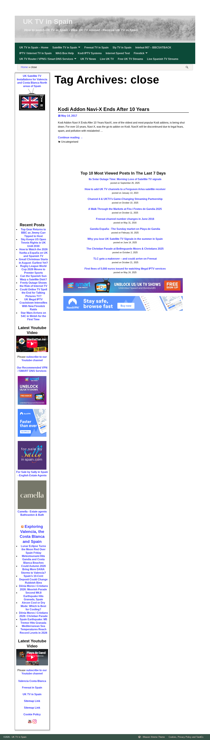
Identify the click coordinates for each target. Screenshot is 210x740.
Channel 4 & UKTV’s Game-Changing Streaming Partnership (125, 199)
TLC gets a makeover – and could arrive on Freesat (125, 258)
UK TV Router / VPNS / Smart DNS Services (46, 59)
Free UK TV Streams (130, 59)
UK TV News (88, 59)
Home (24, 67)
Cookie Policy (32, 714)
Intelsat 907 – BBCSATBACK (153, 47)
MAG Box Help (65, 53)
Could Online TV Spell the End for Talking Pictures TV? (33, 293)
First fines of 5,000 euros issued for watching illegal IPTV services (125, 268)
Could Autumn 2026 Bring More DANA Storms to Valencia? (33, 569)
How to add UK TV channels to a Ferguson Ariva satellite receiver (125, 189)
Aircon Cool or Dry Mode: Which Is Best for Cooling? (33, 606)
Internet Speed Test (118, 53)
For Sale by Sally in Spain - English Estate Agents (32, 474)
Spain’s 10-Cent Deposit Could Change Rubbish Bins (33, 579)
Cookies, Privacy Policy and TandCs (186, 737)
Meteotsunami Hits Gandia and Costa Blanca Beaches (33, 559)
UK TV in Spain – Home (33, 47)
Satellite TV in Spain (64, 47)
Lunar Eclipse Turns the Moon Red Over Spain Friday (33, 549)
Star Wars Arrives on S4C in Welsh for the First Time (33, 316)
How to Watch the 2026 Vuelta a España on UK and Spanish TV (33, 252)
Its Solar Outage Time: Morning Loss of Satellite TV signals (125, 179)
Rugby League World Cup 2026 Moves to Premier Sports (33, 269)
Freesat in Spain (32, 687)
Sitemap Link (32, 701)
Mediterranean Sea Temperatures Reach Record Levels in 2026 (33, 629)
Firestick (139, 53)
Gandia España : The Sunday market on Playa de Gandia (125, 229)
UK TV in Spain (48, 21)
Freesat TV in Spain (96, 47)
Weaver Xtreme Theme (154, 737)
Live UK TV (107, 59)
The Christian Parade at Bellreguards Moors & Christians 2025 (125, 248)
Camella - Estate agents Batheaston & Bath (32, 513)
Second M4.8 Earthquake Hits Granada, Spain (33, 596)
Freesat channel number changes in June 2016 (125, 219)
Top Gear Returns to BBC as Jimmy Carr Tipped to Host (33, 233)
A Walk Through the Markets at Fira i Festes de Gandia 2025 (125, 209)
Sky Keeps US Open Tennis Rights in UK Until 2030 (33, 242)
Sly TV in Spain (122, 47)
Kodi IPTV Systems (90, 53)
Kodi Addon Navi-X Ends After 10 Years (103, 109)
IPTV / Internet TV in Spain (35, 53)
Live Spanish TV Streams (162, 59)
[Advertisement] (105, 7)
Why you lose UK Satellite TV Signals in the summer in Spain (125, 239)
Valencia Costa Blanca (32, 681)
